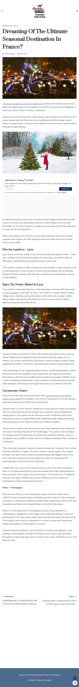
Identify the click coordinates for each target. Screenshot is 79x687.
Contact (56, 675)
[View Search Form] (77, 11)
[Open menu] (2, 10)
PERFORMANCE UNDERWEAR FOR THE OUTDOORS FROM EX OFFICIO (19, 600)
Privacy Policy (36, 675)
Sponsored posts (10, 26)
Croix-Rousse (11, 292)
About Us (23, 675)
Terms (48, 675)
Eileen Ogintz (10, 54)
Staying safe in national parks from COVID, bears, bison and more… (60, 600)
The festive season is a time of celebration (22, 103)
